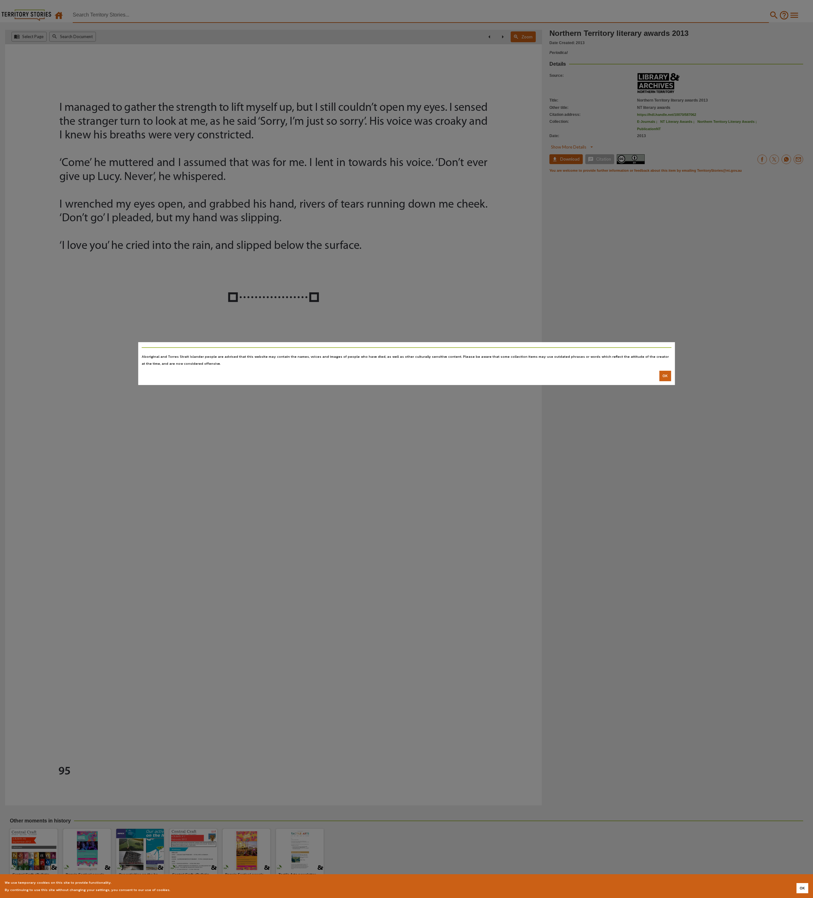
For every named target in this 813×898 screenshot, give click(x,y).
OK (665, 376)
